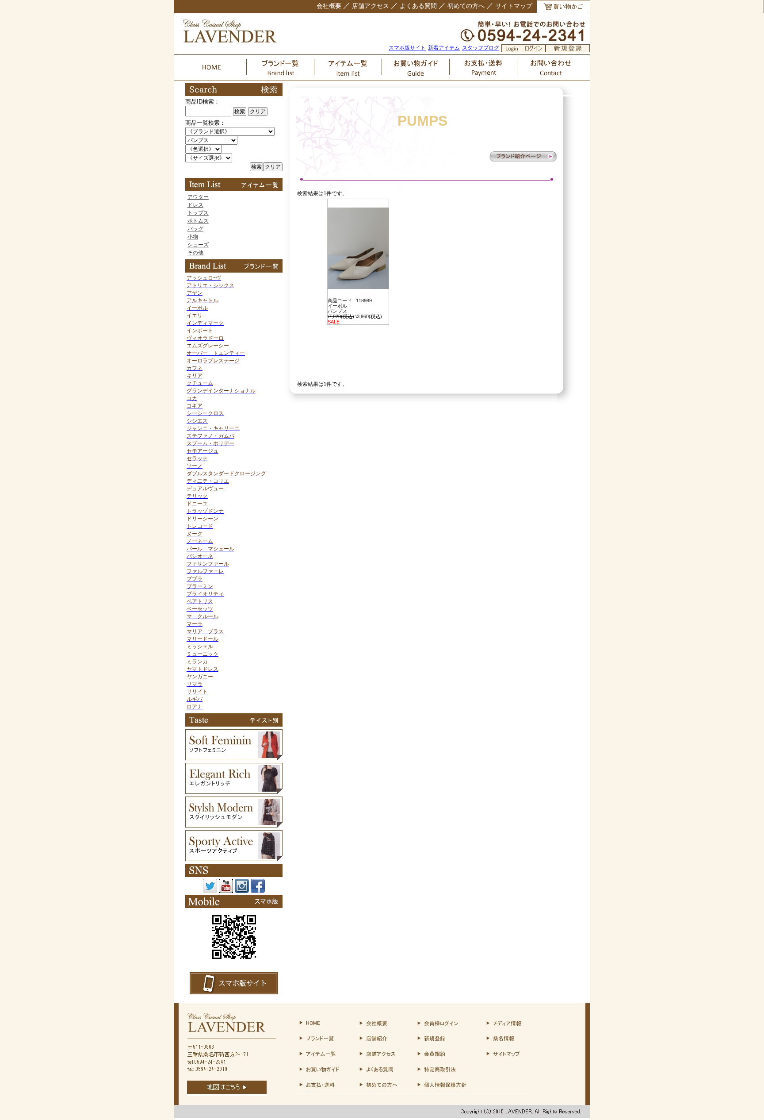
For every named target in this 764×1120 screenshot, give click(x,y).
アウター (198, 197)
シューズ (198, 245)
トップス (198, 213)
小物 (192, 237)
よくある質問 (418, 5)
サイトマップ (513, 5)
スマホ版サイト (407, 48)
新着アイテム (444, 48)
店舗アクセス (370, 5)
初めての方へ (466, 5)
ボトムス (198, 221)
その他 (195, 253)
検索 (239, 111)
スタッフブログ (480, 48)
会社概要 (329, 5)
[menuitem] (234, 197)
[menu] (234, 225)
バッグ (195, 229)
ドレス (195, 205)
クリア (258, 111)
